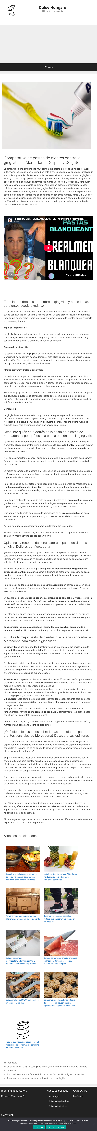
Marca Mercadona (58, 1066)
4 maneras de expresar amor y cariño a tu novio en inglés (36, 1078)
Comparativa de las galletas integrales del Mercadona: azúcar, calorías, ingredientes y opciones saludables (61, 1003)
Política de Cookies (58, 1106)
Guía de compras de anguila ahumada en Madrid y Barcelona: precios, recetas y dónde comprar (60, 961)
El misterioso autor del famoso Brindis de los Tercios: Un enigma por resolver (46, 1074)
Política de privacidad (59, 1101)
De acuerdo (38, 1127)
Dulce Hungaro (52, 7)
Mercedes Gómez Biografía (13, 1096)
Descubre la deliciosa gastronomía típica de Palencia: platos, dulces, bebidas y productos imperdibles (21, 877)
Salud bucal (10, 1070)
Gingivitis (27, 1066)
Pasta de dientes (77, 1066)
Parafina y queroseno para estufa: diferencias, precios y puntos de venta (23, 917)
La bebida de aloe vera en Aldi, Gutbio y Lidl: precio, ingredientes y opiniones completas (60, 877)
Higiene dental (40, 1066)
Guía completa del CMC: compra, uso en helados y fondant (22, 1001)
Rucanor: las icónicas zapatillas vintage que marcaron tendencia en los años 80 (59, 919)
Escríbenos (78, 1096)
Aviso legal (54, 1096)
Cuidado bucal (14, 1066)
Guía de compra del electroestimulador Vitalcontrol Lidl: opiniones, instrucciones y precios (22, 961)
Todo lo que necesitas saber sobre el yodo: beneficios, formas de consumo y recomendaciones (22, 1045)
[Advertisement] (48, 44)
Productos (12, 1062)
